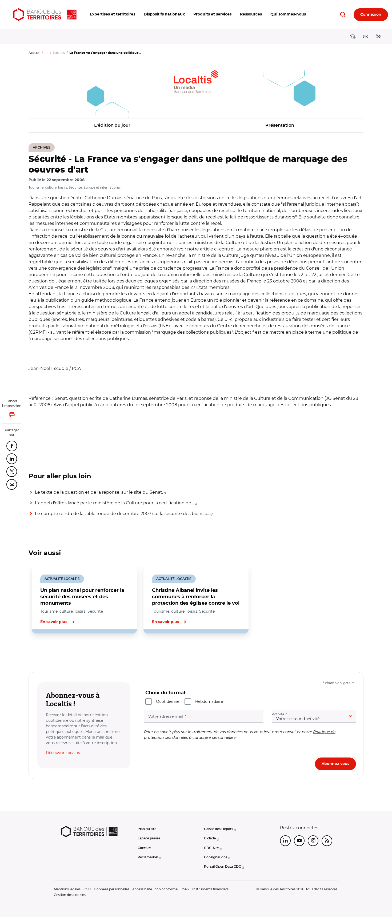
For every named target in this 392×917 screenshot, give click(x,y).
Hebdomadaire (209, 701)
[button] (112, 14)
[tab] (47, 652)
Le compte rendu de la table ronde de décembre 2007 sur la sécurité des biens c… (122, 513)
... (46, 53)
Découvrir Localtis (63, 752)
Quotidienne (167, 701)
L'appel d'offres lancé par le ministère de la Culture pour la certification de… (114, 502)
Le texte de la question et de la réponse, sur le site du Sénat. (99, 492)
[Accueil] (44, 14)
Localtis (59, 53)
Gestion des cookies (70, 895)
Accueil (34, 53)
